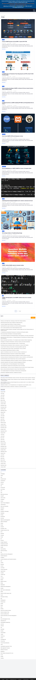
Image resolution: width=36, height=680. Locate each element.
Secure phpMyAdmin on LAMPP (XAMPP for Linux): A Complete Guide (16, 168)
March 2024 (3, 441)
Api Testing (3, 489)
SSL (1, 627)
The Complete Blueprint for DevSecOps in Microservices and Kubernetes (13, 370)
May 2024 (2, 437)
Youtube (2, 658)
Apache (3, 39)
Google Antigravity (4, 542)
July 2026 (2, 393)
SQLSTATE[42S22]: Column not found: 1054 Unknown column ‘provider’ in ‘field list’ (20, 377)
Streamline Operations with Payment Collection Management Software (13, 362)
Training (31, 679)
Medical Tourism (3, 581)
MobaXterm (3, 584)
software (2, 625)
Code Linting (3, 497)
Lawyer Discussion (4, 569)
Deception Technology (4, 511)
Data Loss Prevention (4, 506)
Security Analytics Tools (5, 612)
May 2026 (2, 396)
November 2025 (3, 407)
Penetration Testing (4, 596)
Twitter (2, 634)
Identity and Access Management (7, 554)
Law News (2, 567)
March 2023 (3, 460)
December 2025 (3, 405)
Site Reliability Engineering (5, 622)
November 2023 (3, 448)
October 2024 (3, 429)
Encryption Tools (3, 528)
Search (2, 315)
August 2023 (3, 453)
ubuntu (2, 637)
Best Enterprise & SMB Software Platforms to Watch (10, 350)
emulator (2, 526)
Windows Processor (4, 649)
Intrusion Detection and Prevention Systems (8, 559)
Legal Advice (3, 571)
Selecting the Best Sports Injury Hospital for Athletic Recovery (11, 322)
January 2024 (3, 444)
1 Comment (13, 300)
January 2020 (3, 466)
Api (1, 485)
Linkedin (2, 572)
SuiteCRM (2, 629)
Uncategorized (3, 639)
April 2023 (2, 458)
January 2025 (3, 424)
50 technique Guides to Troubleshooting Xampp (12, 233)
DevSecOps (3, 516)
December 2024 (3, 425)
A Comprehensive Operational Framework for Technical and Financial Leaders (14, 332)
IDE (1, 552)
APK (1, 490)
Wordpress (2, 651)
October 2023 (3, 449)
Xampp (3, 86)
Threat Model (3, 632)
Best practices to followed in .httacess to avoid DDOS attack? (15, 386)
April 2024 (2, 439)
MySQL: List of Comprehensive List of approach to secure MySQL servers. (18, 384)
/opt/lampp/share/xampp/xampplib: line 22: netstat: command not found (17, 200)
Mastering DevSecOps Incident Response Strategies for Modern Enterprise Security (15, 355)
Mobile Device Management (5, 586)
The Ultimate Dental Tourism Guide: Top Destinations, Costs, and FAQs (13, 348)
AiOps (2, 475)
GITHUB (2, 540)
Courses (19, 679)
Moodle (2, 588)
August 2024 (3, 432)
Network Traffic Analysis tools (6, 593)
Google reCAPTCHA (4, 545)
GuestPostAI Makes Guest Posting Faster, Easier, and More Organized (13, 358)
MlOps (2, 583)
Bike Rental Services (4, 494)
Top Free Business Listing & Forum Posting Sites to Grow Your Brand (13, 365)
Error (1, 531)
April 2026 (2, 398)
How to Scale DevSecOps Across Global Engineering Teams (11, 327)
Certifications (25, 679)
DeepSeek (2, 513)
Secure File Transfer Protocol (6, 610)
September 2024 (4, 431)
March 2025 (3, 420)
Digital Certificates (4, 521)
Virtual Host (3, 641)
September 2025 (4, 410)
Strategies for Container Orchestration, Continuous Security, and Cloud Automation (15, 341)
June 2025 (2, 415)
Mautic (2, 579)
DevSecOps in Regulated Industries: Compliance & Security (11, 372)
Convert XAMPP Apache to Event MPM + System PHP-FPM (14, 41)
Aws (1, 492)
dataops (2, 509)
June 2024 (2, 436)
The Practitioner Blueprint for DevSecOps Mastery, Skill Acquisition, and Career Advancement (17, 335)
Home (2, 15)
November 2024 (3, 427)
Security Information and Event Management (8, 615)
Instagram (2, 557)
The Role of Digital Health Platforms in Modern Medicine (10, 324)
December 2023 (3, 446)
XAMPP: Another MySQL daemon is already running (13, 265)
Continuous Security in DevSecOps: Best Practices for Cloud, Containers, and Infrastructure (17, 357)
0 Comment (14, 43)
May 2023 (2, 456)
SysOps (2, 630)
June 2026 (2, 395)
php (2, 295)
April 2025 (2, 419)
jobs (1, 560)
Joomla (2, 562)
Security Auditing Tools (5, 613)
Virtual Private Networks (5, 642)
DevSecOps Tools (13, 679)
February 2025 (3, 422)
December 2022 (3, 465)
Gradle (2, 547)
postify (2, 603)
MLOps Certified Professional (20, 4)
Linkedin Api (3, 574)
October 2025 (3, 408)
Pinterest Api (3, 601)
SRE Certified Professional (20, 3)
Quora (2, 605)
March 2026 (3, 400)
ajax (1, 477)
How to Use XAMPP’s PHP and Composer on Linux (12, 136)
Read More (4, 82)
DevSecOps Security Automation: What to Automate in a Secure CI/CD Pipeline (14, 345)
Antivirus (2, 482)
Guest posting (3, 548)
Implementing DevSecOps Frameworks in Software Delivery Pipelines (13, 353)
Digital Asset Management (5, 519)
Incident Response (4, 555)
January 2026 (3, 403)
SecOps (2, 608)
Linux (2, 576)
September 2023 (4, 451)
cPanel (2, 501)
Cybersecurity (3, 504)
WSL (7, 653)
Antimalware (3, 480)
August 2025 (3, 412)
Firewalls (2, 535)
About (7, 679)
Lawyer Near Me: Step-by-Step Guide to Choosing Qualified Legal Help (13, 346)
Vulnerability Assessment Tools (6, 646)
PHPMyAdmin (4, 166)
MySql (3, 263)
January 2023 (3, 463)
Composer (3, 134)
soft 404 (2, 624)
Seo (1, 617)
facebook (2, 533)
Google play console (4, 543)
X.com (2, 654)
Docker (2, 523)
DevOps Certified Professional (8, 3)
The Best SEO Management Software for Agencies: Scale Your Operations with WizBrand (16, 360)
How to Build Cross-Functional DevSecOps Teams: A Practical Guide (13, 343)
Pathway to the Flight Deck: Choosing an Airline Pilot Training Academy (13, 320)
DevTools (2, 518)
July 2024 (2, 434)
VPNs (2, 644)
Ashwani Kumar (4, 43)
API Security (3, 487)
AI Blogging (3, 473)
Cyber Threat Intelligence (5, 502)
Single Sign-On (3, 620)
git (1, 538)
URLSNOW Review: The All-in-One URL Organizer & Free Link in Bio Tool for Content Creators (17, 367)
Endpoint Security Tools (5, 530)
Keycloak (2, 564)
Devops (2, 514)
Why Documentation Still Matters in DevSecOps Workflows (11, 333)
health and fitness (4, 550)
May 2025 (2, 417)
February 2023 (3, 461)
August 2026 (3, 391)
